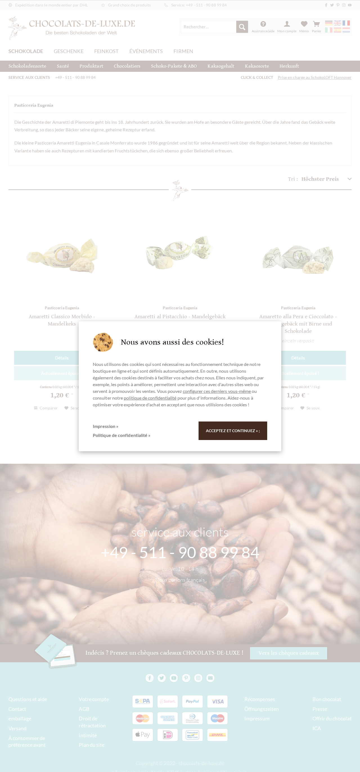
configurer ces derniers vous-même (217, 391)
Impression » (105, 426)
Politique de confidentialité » (121, 435)
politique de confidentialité (150, 397)
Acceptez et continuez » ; (233, 430)
